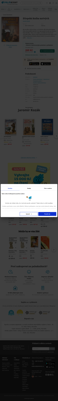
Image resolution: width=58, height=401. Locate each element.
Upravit (28, 214)
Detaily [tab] (29, 188)
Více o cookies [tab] (48, 188)
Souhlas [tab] (10, 188)
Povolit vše (47, 214)
